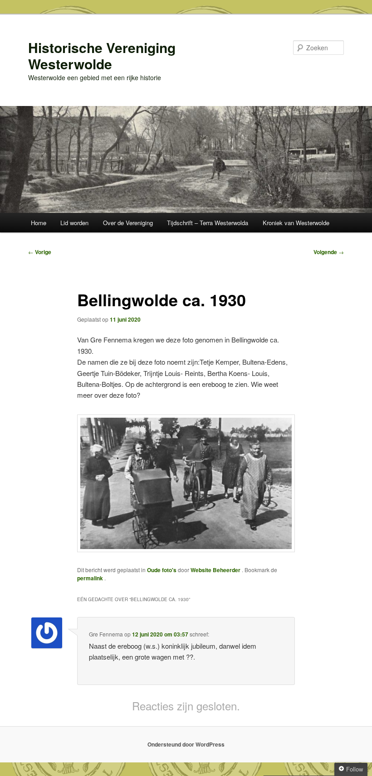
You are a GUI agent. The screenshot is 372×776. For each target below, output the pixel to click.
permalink (90, 578)
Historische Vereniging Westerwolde (102, 55)
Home (38, 222)
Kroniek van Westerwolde (296, 222)
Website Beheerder (216, 570)
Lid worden (74, 222)
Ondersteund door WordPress (186, 744)
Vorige (39, 252)
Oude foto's (161, 570)
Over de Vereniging (128, 222)
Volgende (328, 252)
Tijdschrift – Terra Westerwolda (207, 222)
